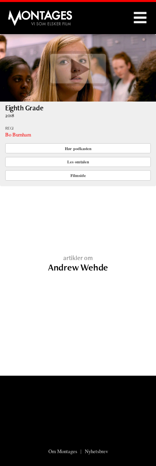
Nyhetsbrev (96, 451)
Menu (140, 18)
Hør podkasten (78, 148)
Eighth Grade (24, 107)
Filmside (78, 175)
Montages (21, 14)
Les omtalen (78, 162)
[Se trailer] (78, 99)
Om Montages (62, 451)
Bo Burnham (18, 134)
